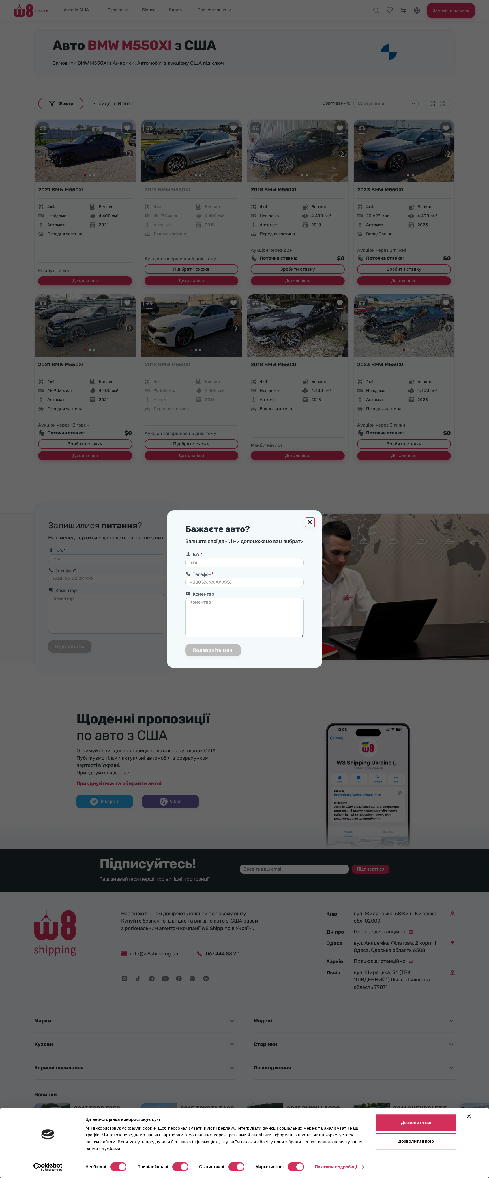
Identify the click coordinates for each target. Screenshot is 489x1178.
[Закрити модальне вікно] (310, 522)
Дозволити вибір (416, 1141)
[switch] (180, 1166)
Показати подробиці (336, 1166)
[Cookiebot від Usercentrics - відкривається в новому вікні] (48, 1167)
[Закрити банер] (469, 1116)
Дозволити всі (416, 1122)
